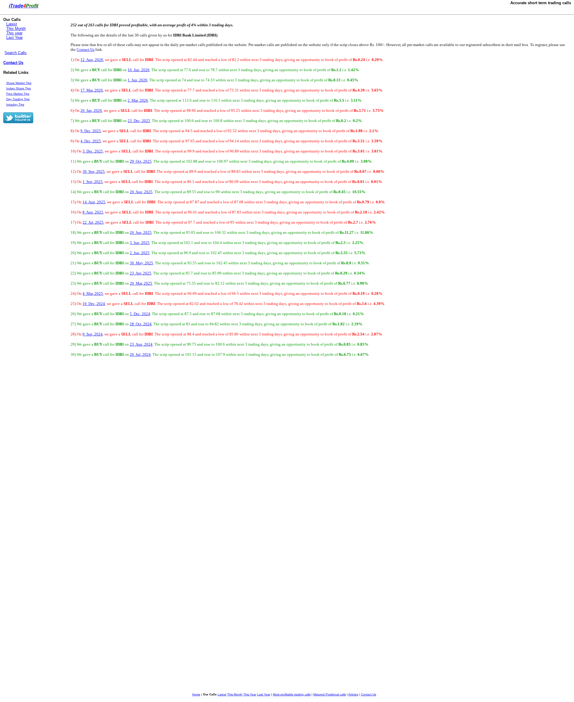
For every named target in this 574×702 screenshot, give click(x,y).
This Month (16, 28)
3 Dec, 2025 (93, 151)
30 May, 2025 (141, 263)
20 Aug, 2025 (141, 192)
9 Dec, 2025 (90, 131)
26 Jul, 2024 (140, 354)
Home (196, 694)
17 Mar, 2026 (91, 90)
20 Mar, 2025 (141, 283)
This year (14, 33)
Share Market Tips (18, 83)
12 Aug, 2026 (91, 59)
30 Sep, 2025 (94, 171)
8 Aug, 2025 (93, 212)
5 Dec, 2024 (140, 314)
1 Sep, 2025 (93, 181)
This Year (249, 694)
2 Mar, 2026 (138, 100)
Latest (11, 24)
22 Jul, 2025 (93, 222)
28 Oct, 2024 (141, 324)
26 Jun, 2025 (141, 232)
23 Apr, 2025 (140, 273)
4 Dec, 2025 (90, 141)
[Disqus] (218, 448)
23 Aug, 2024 (141, 344)
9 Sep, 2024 (93, 334)
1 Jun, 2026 (137, 80)
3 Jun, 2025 (139, 242)
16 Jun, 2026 (138, 70)
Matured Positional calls (329, 694)
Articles (353, 694)
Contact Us (13, 62)
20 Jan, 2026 (91, 110)
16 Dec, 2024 (94, 303)
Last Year (14, 37)
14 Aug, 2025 (94, 202)
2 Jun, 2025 (139, 253)
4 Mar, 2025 (93, 293)
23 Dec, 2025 (139, 120)
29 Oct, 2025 (141, 161)
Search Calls (15, 53)
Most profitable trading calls (292, 694)
